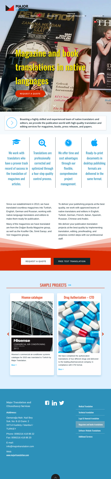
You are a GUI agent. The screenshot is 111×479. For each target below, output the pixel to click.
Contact (97, 16)
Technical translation (86, 412)
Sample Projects (75, 16)
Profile (34, 16)
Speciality (52, 16)
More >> (14, 364)
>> (69, 285)
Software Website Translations (90, 430)
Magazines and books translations (90, 424)
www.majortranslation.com (17, 455)
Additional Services (85, 436)
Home (21, 16)
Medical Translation (86, 406)
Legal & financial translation (89, 418)
